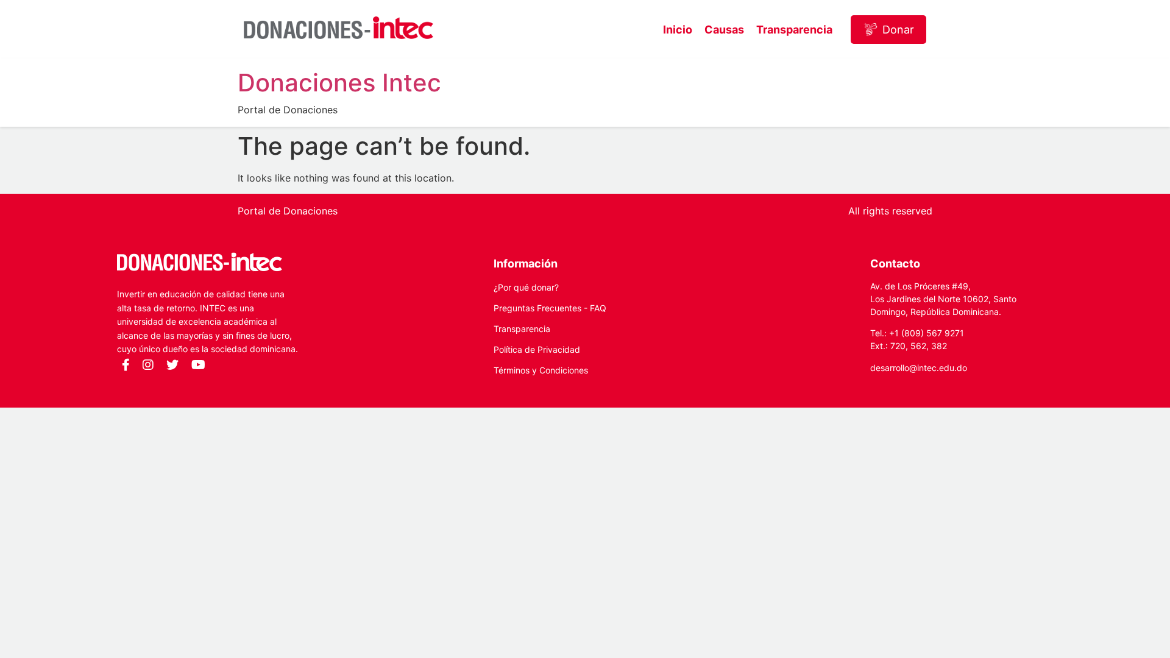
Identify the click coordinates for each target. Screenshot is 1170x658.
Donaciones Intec (339, 82)
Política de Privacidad (537, 349)
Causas (724, 29)
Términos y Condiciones (541, 370)
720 (898, 346)
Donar (898, 29)
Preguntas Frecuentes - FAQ (550, 308)
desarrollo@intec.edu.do (918, 368)
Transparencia (794, 29)
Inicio (677, 29)
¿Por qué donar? (526, 287)
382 (939, 346)
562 (918, 346)
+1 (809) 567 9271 (926, 333)
